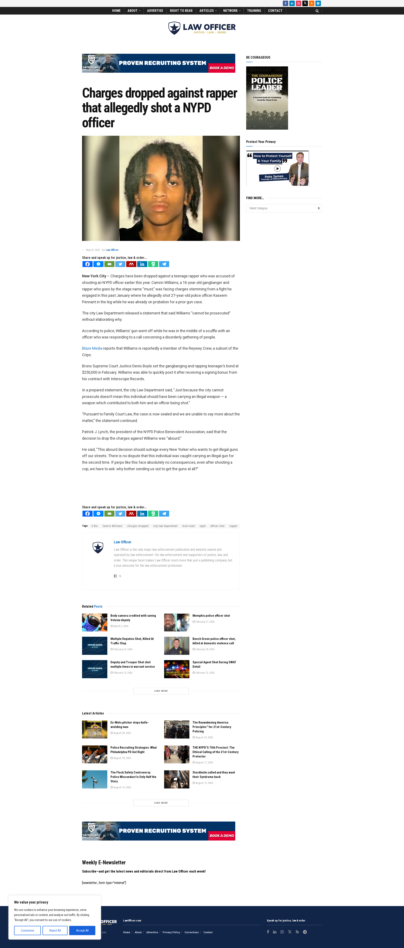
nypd (203, 526)
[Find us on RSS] (311, 3)
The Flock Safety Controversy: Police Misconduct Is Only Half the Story (133, 777)
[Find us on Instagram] (298, 3)
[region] (54, 917)
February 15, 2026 (122, 672)
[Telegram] (164, 264)
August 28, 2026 (122, 732)
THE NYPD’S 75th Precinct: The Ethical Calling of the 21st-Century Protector (216, 752)
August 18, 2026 (122, 758)
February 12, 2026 (204, 672)
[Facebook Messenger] (98, 264)
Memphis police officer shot (211, 616)
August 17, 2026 (204, 762)
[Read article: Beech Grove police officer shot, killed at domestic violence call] (176, 646)
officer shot (217, 526)
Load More (161, 691)
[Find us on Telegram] (318, 3)
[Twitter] (120, 264)
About (133, 11)
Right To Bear (181, 11)
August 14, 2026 (122, 787)
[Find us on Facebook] (285, 3)
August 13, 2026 (204, 782)
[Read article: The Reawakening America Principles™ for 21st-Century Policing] (176, 729)
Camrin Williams (112, 526)
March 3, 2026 (120, 626)
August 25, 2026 (204, 737)
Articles (206, 11)
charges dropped (138, 526)
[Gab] (153, 264)
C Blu (95, 526)
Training (254, 11)
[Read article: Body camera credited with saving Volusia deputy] (94, 623)
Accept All (82, 930)
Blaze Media (92, 348)
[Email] (109, 264)
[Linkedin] (142, 264)
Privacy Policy (171, 932)
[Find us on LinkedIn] (292, 3)
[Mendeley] (131, 264)
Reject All (55, 930)
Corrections (192, 932)
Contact (275, 11)
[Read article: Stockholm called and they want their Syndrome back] (176, 779)
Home (116, 11)
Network (230, 11)
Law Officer (112, 249)
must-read (188, 526)
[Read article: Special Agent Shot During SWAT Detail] (176, 669)
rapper (233, 526)
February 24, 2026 (122, 649)
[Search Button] (317, 10)
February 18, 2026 (204, 649)
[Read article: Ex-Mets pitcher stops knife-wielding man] (94, 729)
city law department (165, 526)
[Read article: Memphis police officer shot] (176, 623)
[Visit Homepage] (202, 28)
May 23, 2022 (93, 249)
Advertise (155, 11)
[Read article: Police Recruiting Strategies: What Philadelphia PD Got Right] (94, 754)
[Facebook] (87, 264)
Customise (27, 930)
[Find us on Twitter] (305, 3)
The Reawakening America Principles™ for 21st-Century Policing (212, 727)
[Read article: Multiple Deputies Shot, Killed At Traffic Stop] (94, 646)
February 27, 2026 (204, 621)
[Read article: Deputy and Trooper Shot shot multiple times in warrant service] (94, 669)
